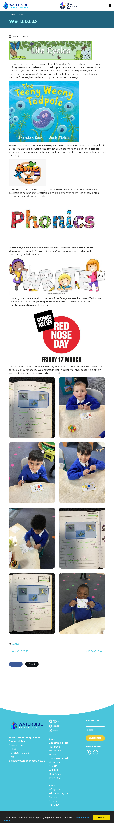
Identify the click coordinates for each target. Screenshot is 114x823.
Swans (15, 644)
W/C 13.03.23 (21, 651)
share (16, 664)
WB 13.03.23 (93, 651)
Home (12, 14)
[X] (95, 752)
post (33, 664)
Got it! (101, 817)
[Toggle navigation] (110, 5)
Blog (20, 14)
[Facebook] (88, 752)
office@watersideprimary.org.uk (27, 760)
